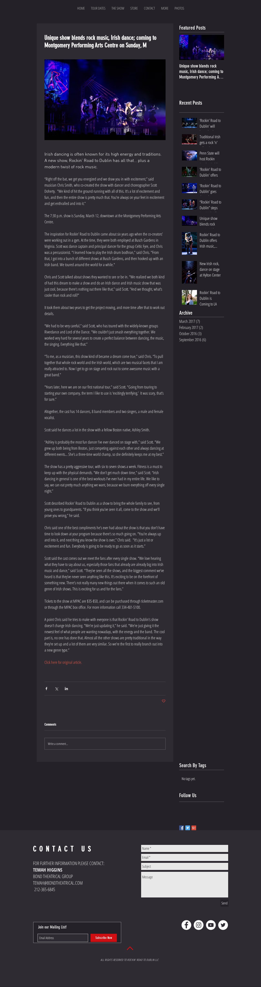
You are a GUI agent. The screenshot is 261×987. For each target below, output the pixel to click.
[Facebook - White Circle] (186, 925)
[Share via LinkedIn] (66, 688)
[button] (164, 8)
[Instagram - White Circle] (198, 925)
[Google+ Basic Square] (193, 827)
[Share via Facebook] (46, 688)
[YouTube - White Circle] (211, 925)
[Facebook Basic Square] (181, 827)
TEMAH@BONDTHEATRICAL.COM (58, 883)
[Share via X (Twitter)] (56, 688)
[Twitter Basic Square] (187, 827)
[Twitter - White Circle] (223, 925)
